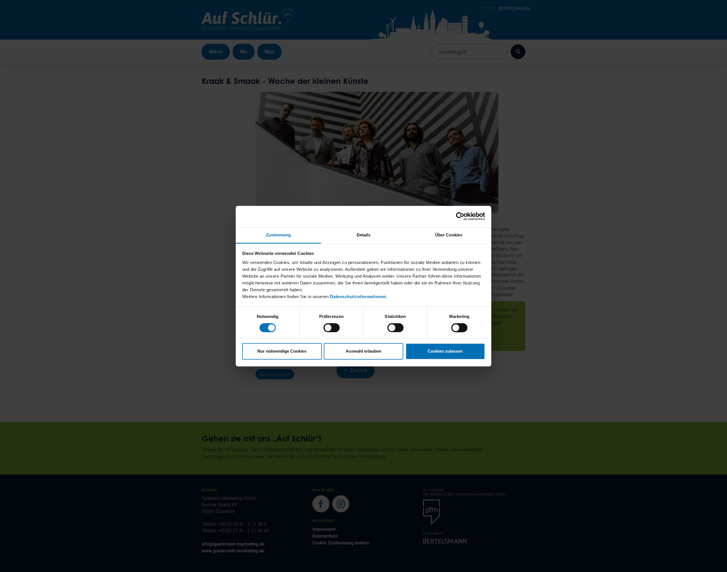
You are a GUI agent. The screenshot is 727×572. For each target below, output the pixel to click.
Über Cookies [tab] (448, 234)
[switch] (331, 327)
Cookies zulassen (445, 351)
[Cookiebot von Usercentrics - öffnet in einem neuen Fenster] (460, 216)
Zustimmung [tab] (278, 234)
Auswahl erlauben (363, 351)
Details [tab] (364, 234)
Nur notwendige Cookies (281, 351)
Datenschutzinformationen (358, 296)
